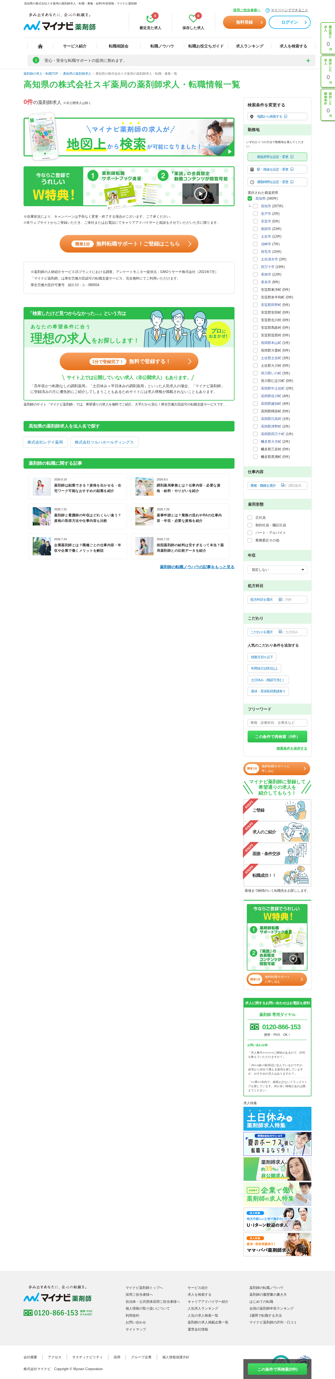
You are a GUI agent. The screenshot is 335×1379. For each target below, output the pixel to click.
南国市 (266, 229)
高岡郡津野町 (271, 426)
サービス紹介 (75, 46)
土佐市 (266, 236)
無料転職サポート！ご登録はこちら (127, 244)
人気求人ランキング (203, 1308)
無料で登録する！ (131, 361)
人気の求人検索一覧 (203, 1315)
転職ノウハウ (162, 46)
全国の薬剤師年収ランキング (271, 1308)
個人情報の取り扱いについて (148, 1308)
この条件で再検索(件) (278, 1369)
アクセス (55, 1357)
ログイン (289, 22)
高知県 (260, 198)
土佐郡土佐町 (271, 358)
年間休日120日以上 (264, 668)
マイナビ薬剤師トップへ (144, 1288)
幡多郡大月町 (271, 442)
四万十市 (268, 267)
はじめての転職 (261, 1302)
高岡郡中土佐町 (273, 388)
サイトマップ (136, 1329)
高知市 (266, 206)
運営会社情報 (198, 1329)
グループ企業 (141, 1357)
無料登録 (244, 22)
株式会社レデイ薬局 (45, 442)
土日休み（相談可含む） (268, 680)
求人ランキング (250, 46)
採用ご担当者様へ (246, 10)
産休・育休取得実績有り (268, 691)
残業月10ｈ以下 (262, 657)
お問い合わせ (136, 1322)
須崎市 (266, 244)
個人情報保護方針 (175, 1357)
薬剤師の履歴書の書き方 (268, 1294)
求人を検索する (293, 46)
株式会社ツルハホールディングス (104, 442)
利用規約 (132, 1315)
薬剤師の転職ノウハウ (266, 1288)
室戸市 (266, 214)
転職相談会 (119, 46)
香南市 (266, 274)
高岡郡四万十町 (273, 434)
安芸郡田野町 (271, 305)
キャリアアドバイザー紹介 (208, 1302)
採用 (117, 1357)
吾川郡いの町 (271, 373)
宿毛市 (266, 252)
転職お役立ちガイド (206, 46)
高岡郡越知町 (271, 404)
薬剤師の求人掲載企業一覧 (208, 1322)
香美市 (266, 282)
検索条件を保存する (292, 748)
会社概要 (30, 1357)
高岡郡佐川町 (271, 396)
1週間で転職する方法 (265, 1315)
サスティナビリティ (87, 1357)
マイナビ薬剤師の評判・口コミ (273, 1322)
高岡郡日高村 (271, 419)
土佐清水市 (269, 259)
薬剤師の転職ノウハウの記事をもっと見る (197, 567)
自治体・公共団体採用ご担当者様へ (153, 1302)
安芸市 (266, 221)
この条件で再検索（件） (277, 736)
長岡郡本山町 (271, 343)
